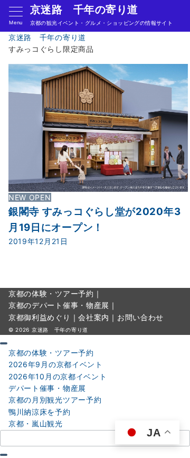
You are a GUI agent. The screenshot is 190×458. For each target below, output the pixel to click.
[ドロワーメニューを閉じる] (3, 343)
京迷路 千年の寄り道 (84, 9)
